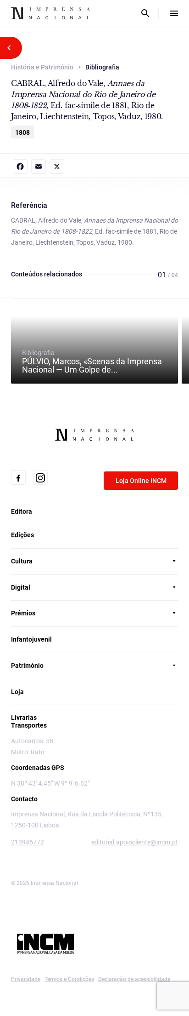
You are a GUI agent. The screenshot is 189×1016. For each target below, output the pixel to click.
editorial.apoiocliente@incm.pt (134, 842)
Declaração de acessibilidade (134, 979)
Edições (22, 535)
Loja (17, 691)
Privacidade (25, 979)
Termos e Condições (69, 979)
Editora (21, 511)
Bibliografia (92, 361)
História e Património (42, 67)
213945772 (27, 842)
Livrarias (24, 717)
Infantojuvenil (31, 639)
